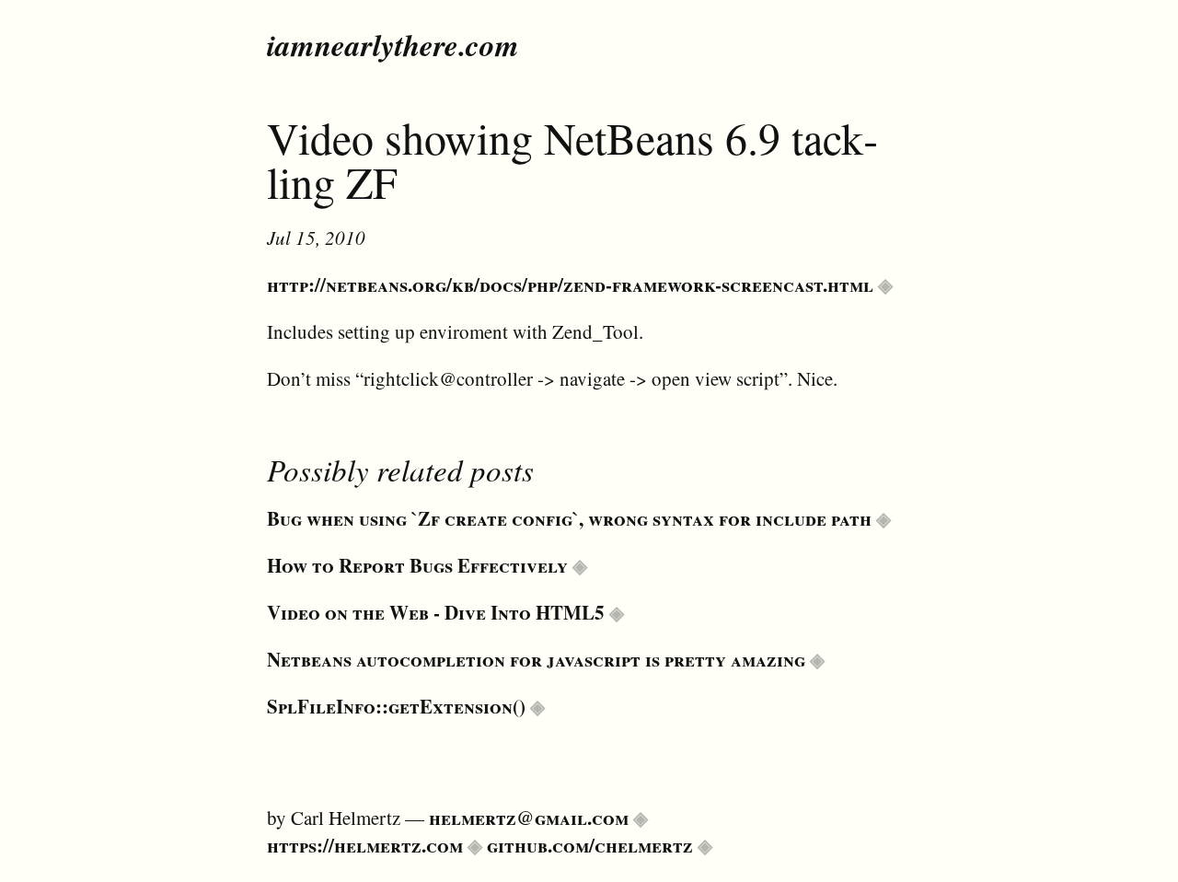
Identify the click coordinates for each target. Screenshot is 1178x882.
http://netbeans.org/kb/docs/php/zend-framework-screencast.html (570, 284)
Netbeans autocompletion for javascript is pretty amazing (536, 659)
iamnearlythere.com (393, 44)
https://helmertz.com (365, 845)
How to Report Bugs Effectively (417, 565)
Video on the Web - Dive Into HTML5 (436, 612)
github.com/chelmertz (590, 845)
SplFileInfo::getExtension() (396, 706)
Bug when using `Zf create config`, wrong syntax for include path (569, 518)
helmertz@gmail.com (529, 817)
